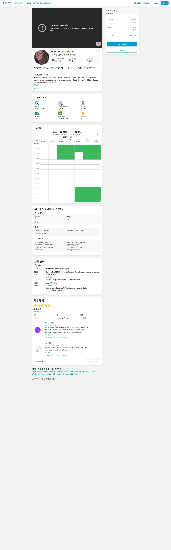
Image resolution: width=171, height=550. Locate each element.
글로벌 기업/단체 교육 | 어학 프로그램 (39, 3)
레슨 (90, 59)
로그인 (156, 3)
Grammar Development (40, 371)
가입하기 (165, 3)
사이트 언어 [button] (147, 3)
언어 (58, 315)
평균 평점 (84, 116)
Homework (53, 371)
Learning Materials (71, 374)
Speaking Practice (88, 371)
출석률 (83, 106)
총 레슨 (37, 116)
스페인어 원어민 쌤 (39, 379)
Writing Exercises (64, 371)
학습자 (74, 59)
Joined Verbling (63, 106)
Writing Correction (38, 374)
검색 (35, 315)
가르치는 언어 (59, 59)
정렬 (81, 315)
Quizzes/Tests (76, 371)
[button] (137, 3)
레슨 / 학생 (61, 116)
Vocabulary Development (55, 374)
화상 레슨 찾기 (19, 3)
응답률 (37, 106)
